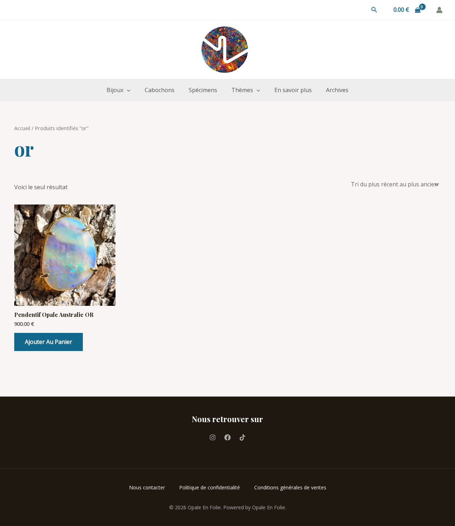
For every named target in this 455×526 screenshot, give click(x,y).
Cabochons (160, 90)
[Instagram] (212, 437)
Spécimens (203, 90)
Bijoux (115, 90)
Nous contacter (147, 487)
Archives (337, 90)
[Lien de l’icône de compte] (439, 10)
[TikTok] (242, 437)
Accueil (22, 128)
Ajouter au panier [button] (48, 342)
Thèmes (242, 90)
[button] (374, 10)
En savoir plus (293, 90)
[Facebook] (227, 437)
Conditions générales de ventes (290, 487)
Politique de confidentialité (209, 487)
